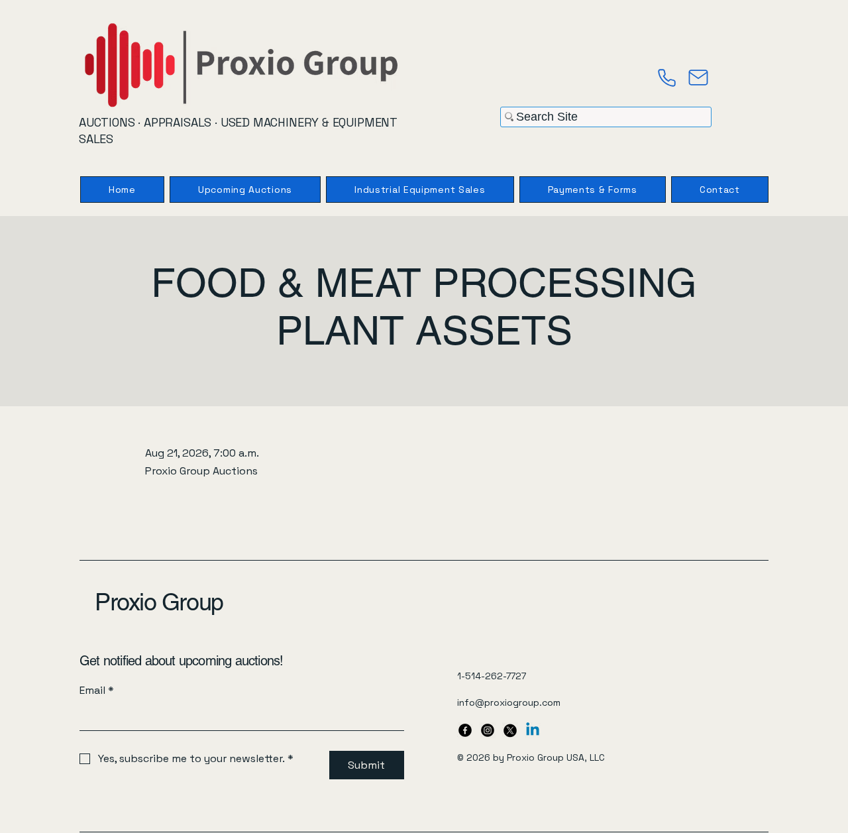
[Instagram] (488, 730)
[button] (592, 189)
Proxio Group (159, 602)
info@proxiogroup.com (508, 702)
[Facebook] (465, 730)
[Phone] (666, 77)
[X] (510, 730)
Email (97, 690)
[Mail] (698, 77)
